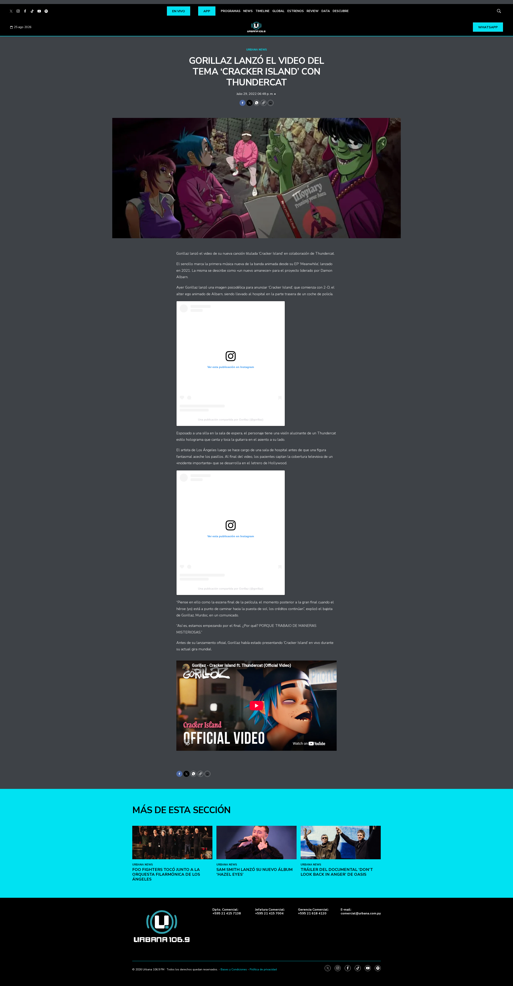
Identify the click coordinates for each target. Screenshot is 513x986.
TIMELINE (262, 11)
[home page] (256, 27)
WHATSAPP (488, 27)
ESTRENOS (295, 11)
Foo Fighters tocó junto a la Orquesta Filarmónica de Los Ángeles (166, 874)
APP (206, 11)
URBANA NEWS (256, 50)
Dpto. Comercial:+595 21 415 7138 (226, 911)
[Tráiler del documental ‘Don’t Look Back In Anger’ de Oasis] (341, 842)
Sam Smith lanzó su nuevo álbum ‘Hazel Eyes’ (254, 872)
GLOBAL (278, 11)
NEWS (248, 11)
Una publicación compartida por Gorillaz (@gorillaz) (230, 419)
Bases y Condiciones (234, 969)
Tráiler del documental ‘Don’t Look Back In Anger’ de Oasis (337, 872)
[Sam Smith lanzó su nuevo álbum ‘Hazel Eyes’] (256, 842)
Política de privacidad (263, 969)
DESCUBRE (341, 11)
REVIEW (313, 11)
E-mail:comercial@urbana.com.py (361, 911)
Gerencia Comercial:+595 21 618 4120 (313, 911)
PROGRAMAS (230, 11)
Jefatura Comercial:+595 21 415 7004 (270, 911)
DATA (325, 11)
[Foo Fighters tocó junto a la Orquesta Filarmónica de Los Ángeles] (172, 842)
